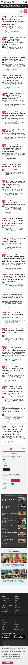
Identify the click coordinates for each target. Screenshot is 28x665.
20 (20, 449)
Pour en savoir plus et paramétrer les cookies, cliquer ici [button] (13, 658)
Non (5, 463)
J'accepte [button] (8, 662)
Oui (5, 462)
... (4, 449)
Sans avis (6, 465)
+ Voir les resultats (15, 469)
